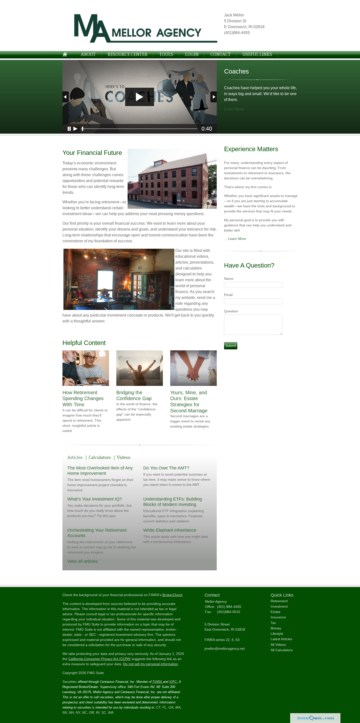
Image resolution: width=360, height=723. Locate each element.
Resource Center (127, 54)
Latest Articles (281, 639)
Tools (166, 54)
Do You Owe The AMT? (166, 468)
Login (192, 54)
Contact (220, 54)
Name (228, 279)
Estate (275, 612)
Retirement (279, 601)
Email (228, 295)
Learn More (234, 109)
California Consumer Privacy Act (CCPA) (99, 659)
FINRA (157, 682)
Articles (75, 457)
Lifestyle (277, 634)
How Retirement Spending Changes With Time (83, 398)
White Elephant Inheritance (169, 530)
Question (231, 311)
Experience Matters (251, 149)
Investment (279, 606)
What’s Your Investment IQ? (94, 499)
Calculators (100, 457)
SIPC (173, 682)
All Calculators (282, 650)
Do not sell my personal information (150, 664)
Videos (123, 457)
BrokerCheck (172, 595)
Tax (273, 623)
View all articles (82, 561)
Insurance (278, 617)
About (88, 54)
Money (276, 628)
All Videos (278, 645)
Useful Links (257, 54)
